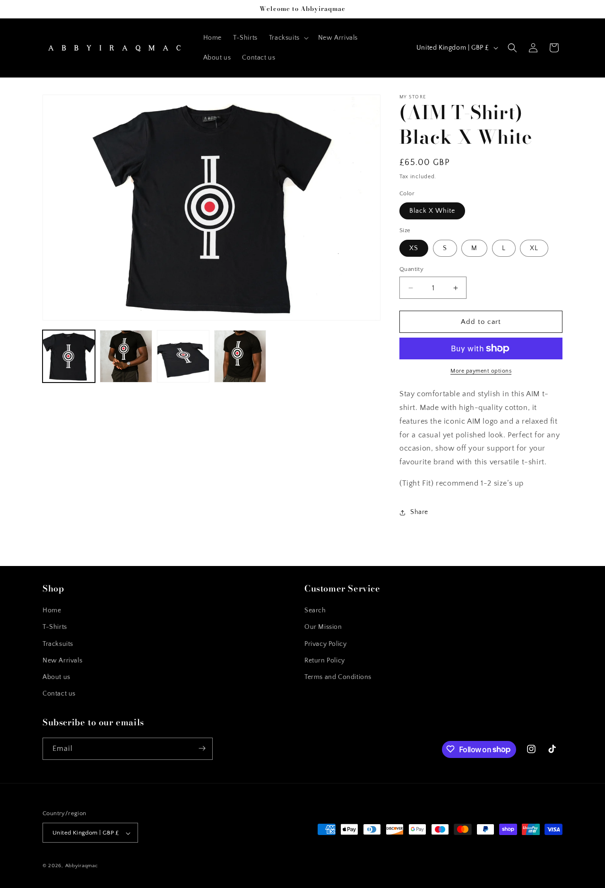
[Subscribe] (201, 748)
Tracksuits (58, 644)
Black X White (432, 211)
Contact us (59, 694)
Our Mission (323, 627)
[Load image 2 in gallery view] (126, 356)
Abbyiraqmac (81, 866)
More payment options (480, 371)
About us (56, 677)
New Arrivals (62, 660)
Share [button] (419, 512)
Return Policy (324, 660)
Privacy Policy (325, 644)
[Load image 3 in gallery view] (183, 356)
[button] (287, 38)
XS (413, 248)
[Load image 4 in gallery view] (240, 356)
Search (315, 611)
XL (534, 248)
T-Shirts (55, 627)
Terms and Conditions (338, 677)
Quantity (411, 269)
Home (52, 611)
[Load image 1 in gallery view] (69, 356)
